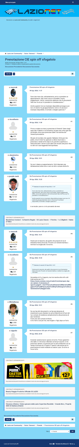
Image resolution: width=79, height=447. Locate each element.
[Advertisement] (39, 37)
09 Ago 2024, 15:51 (36, 305)
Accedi (30, 20)
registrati (37, 20)
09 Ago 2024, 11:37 (36, 91)
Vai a (47, 431)
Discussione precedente (13, 67)
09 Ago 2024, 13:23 (36, 179)
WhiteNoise (14, 302)
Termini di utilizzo (61, 444)
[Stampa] (72, 73)
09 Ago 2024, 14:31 (36, 235)
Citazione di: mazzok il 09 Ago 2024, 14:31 (44, 265)
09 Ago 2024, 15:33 (36, 258)
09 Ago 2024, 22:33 (36, 334)
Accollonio (14, 119)
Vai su (8, 419)
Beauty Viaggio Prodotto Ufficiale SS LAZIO (22, 391)
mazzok (14, 87)
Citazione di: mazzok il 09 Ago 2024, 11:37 (44, 186)
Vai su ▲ (72, 444)
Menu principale (10, 2)
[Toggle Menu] (73, 2)
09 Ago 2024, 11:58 (36, 122)
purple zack (14, 176)
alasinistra (13, 155)
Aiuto (51, 444)
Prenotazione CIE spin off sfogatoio (30, 59)
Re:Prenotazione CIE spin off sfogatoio (43, 119)
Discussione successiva (31, 67)
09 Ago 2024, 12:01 (36, 158)
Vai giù (8, 74)
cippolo (14, 331)
